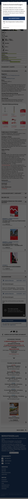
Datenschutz (6, 27)
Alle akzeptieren (14, 18)
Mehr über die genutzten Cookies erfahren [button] (13, 21)
